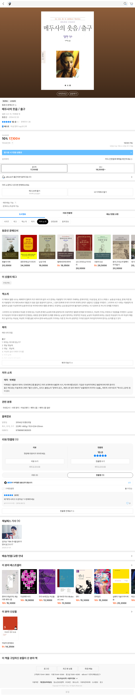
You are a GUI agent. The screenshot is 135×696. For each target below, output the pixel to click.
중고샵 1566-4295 (73, 674)
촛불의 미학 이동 (10, 252)
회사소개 (75, 682)
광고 (101, 682)
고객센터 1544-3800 (42, 674)
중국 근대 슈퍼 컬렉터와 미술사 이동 (121, 252)
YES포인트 (6, 143)
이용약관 (35, 682)
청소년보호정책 (59, 682)
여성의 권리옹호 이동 (10, 633)
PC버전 (68, 682)
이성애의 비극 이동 (28, 586)
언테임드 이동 (102, 586)
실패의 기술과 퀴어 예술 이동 (121, 586)
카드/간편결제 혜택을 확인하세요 (118, 159)
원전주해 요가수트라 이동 (28, 252)
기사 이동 (12, 537)
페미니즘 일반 (44, 407)
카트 (131, 4)
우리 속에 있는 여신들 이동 (47, 586)
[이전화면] (3, 3)
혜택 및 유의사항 (34, 467)
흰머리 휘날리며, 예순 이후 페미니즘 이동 (10, 587)
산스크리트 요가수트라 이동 (84, 252)
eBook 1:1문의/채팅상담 (90, 674)
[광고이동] (125, 3)
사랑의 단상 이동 (102, 252)
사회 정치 (15, 407)
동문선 (4, 117)
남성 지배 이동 (47, 252)
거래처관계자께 (85, 682)
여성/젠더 (25, 407)
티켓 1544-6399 (57, 674)
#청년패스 (6, 283)
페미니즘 (34, 407)
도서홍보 (95, 682)
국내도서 (6, 407)
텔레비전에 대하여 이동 (65, 252)
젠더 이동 (84, 586)
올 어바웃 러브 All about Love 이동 (65, 586)
